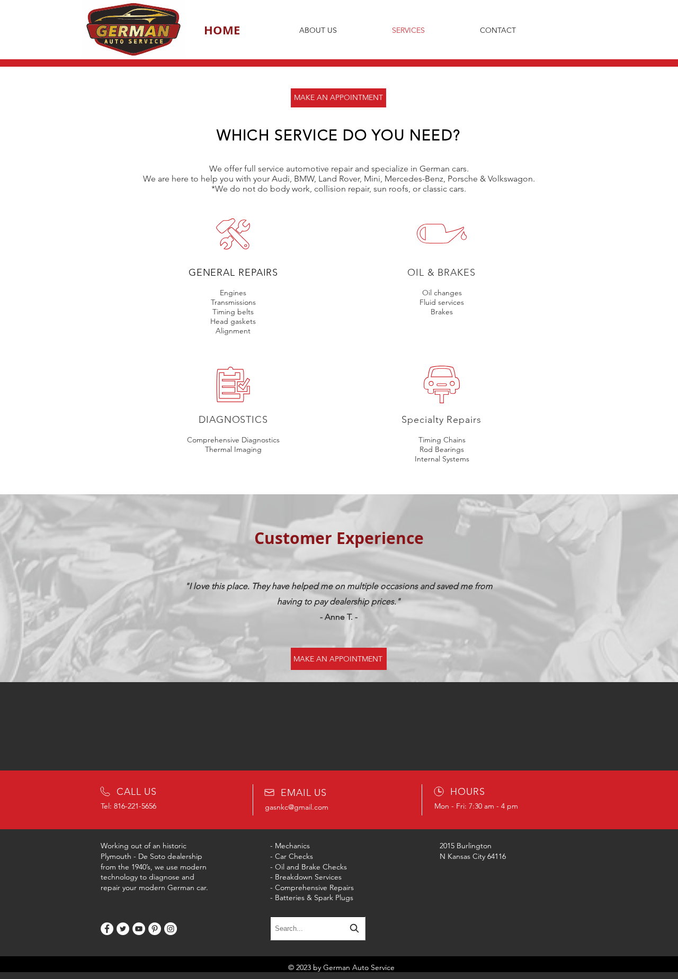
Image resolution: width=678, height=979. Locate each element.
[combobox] (317, 928)
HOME (222, 30)
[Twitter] (123, 928)
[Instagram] (170, 928)
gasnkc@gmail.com (296, 807)
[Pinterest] (154, 928)
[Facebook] (107, 928)
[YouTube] (138, 928)
